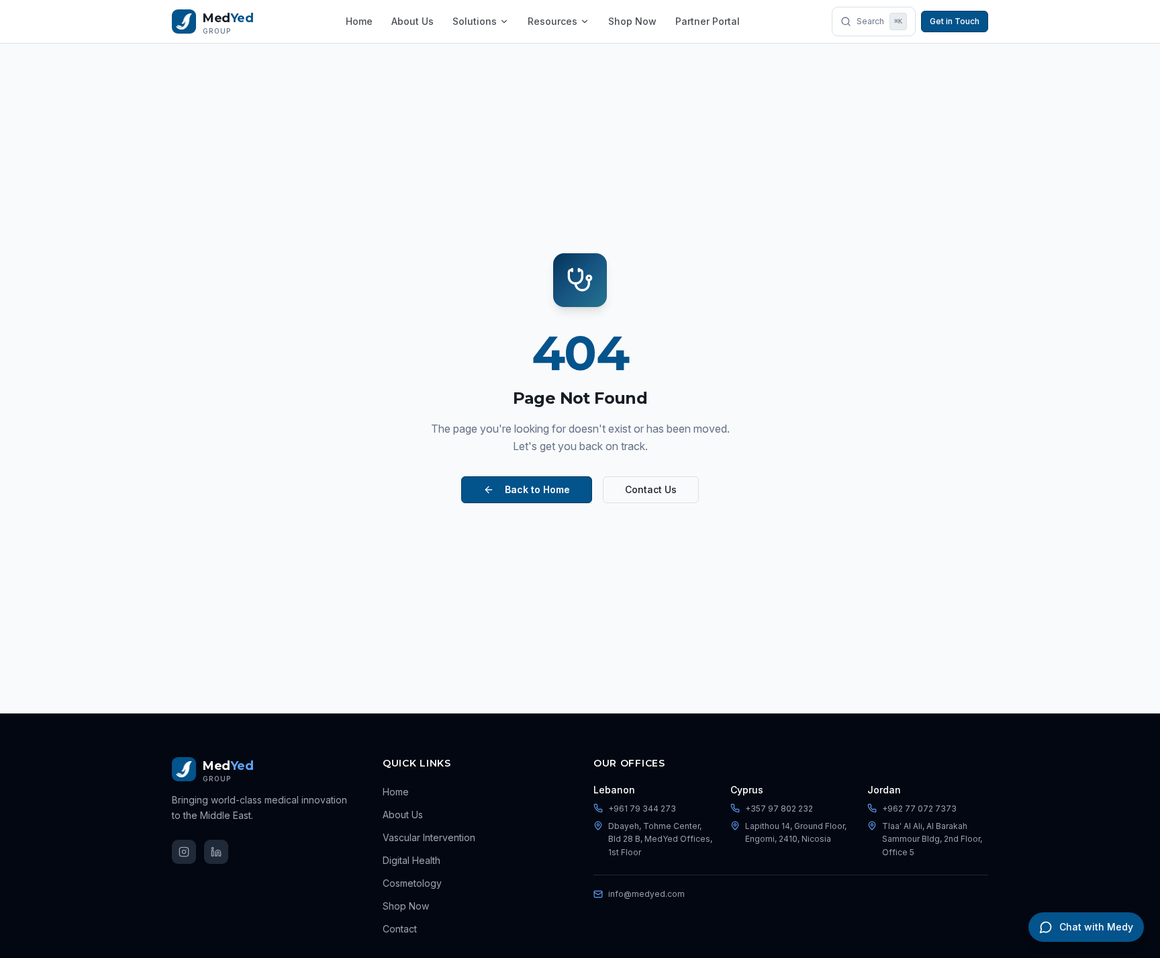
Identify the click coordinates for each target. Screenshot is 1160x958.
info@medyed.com (646, 894)
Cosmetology (412, 883)
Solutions (474, 21)
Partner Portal (707, 21)
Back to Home (537, 489)
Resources (552, 21)
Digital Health (411, 860)
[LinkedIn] (216, 852)
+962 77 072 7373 (919, 808)
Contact (400, 928)
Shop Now (632, 21)
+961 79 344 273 (642, 808)
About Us (412, 21)
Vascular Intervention (429, 837)
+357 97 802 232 (779, 808)
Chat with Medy (1096, 926)
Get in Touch (954, 21)
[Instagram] (184, 852)
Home (359, 21)
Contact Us (651, 489)
